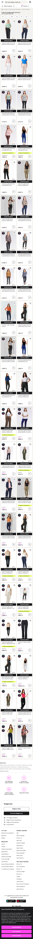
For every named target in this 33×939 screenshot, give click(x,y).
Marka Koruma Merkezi (7, 833)
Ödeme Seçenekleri (6, 849)
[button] (6, 38)
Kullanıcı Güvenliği (6, 856)
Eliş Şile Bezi (7, 767)
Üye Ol (3, 844)
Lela (25, 769)
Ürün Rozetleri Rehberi (7, 866)
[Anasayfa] (2, 9)
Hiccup (14, 769)
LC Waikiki (19, 767)
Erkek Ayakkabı (21, 853)
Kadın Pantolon (26, 9)
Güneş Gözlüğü (21, 871)
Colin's (9, 765)
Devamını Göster (4, 771)
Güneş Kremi (20, 881)
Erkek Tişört (20, 855)
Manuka (29, 769)
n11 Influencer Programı (7, 869)
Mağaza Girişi (16, 809)
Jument (26, 767)
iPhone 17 (19, 869)
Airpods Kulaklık (21, 843)
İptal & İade (4, 851)
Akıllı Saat (19, 840)
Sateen (10, 769)
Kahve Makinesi (21, 886)
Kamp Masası (20, 889)
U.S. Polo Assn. (18, 765)
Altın (18, 833)
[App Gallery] (21, 901)
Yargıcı (1, 767)
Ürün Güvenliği (5, 859)
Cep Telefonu (20, 858)
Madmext (2, 769)
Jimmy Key (18, 769)
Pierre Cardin (28, 765)
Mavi (13, 765)
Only (23, 769)
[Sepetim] (30, 2)
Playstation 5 (20, 845)
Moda (6, 9)
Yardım (3, 846)
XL (2, 16)
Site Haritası (4, 861)
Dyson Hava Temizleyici (23, 884)
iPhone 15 (19, 864)
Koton (5, 765)
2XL (12, 16)
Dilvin (23, 765)
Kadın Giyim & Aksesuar (15, 9)
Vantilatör (19, 879)
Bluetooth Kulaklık (21, 850)
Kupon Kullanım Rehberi (7, 864)
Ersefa (6, 769)
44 (26, 16)
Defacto (2, 765)
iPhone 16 (19, 874)
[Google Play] (11, 901)
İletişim (3, 838)
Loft (23, 767)
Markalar (3, 835)
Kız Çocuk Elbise (21, 866)
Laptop (18, 876)
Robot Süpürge (20, 835)
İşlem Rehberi (5, 854)
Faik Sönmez (13, 767)
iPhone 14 (19, 838)
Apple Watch (20, 848)
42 (17, 16)
